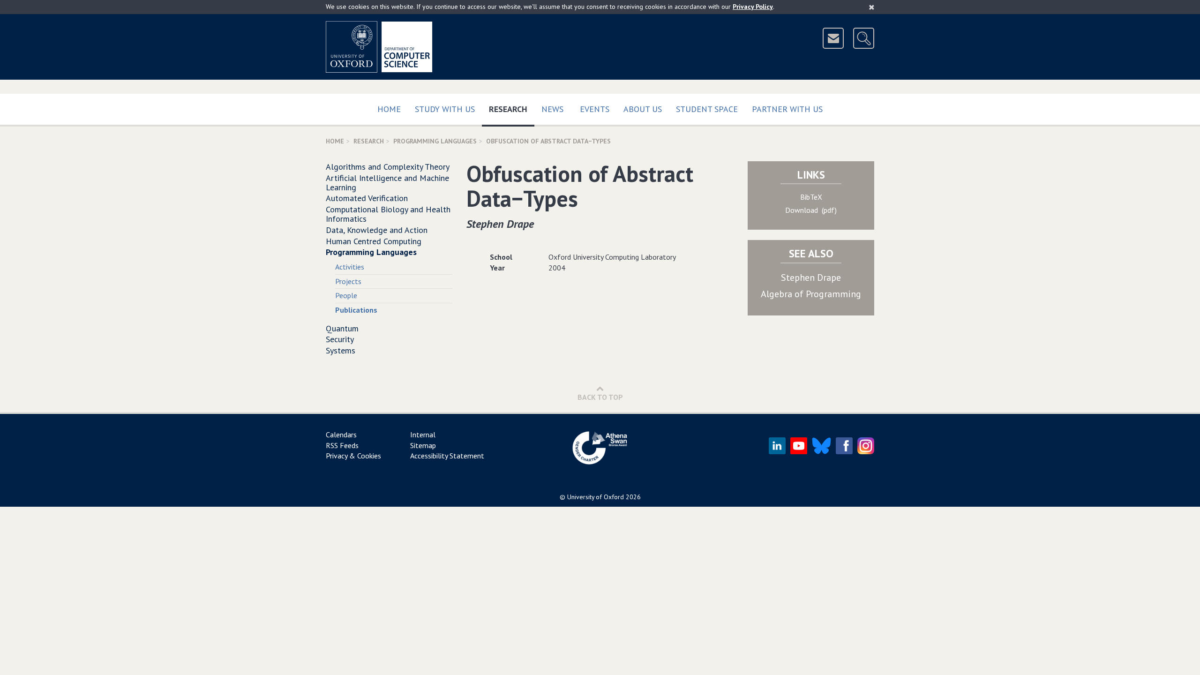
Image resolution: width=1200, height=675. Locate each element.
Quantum (342, 328)
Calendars (341, 434)
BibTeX (811, 197)
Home (389, 109)
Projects (348, 281)
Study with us (445, 109)
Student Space (707, 109)
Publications (356, 310)
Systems (340, 350)
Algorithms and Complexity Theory (388, 166)
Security (340, 339)
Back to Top (600, 397)
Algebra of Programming (811, 294)
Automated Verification (367, 198)
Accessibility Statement (447, 455)
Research (511, 108)
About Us (642, 109)
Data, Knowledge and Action (377, 230)
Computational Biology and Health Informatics (388, 214)
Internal (422, 434)
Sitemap (423, 445)
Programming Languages (435, 141)
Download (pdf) (811, 210)
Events (594, 109)
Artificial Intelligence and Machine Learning (387, 182)
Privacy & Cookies (353, 455)
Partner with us (787, 109)
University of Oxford (595, 497)
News (552, 109)
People (346, 295)
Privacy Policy (753, 6)
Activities (349, 266)
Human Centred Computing (373, 241)
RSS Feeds (342, 445)
